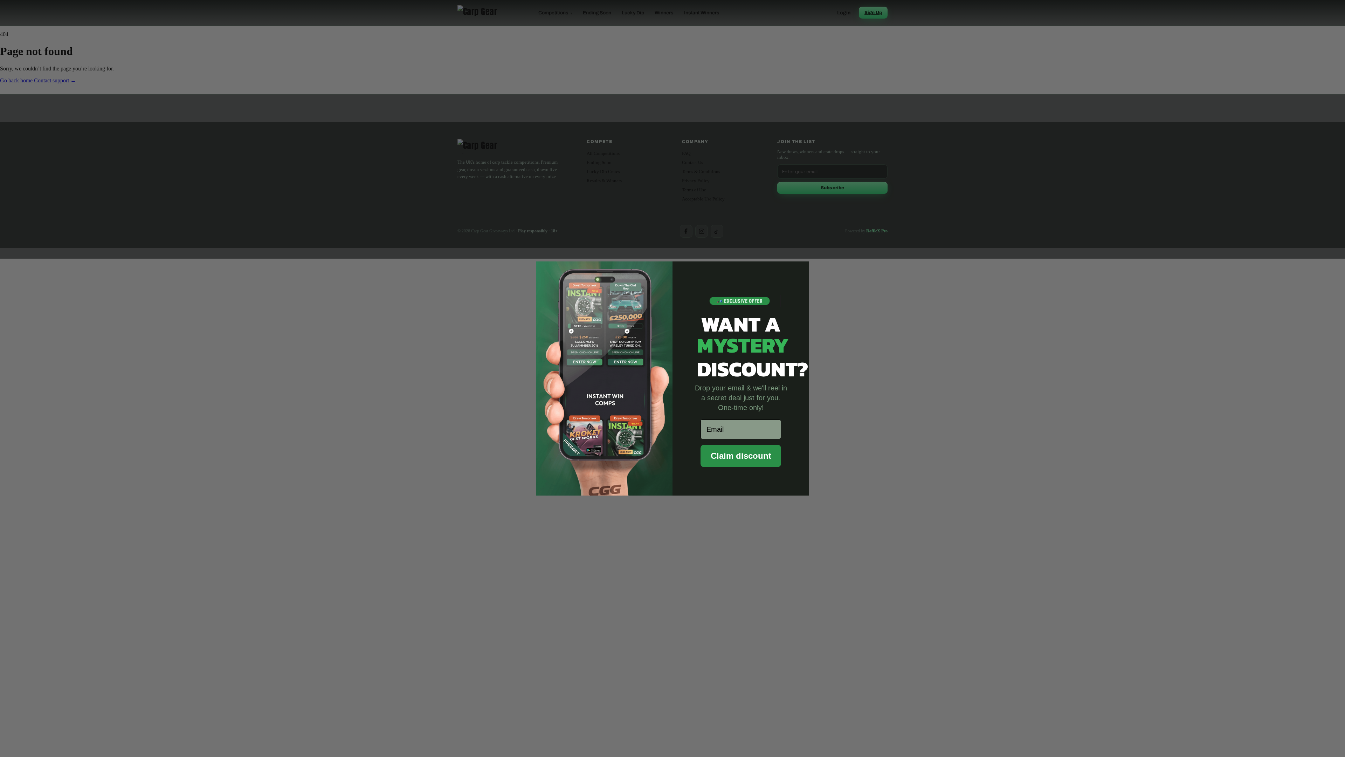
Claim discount (741, 456)
